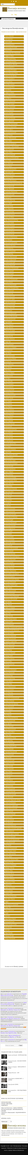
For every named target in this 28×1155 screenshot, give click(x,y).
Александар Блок (9, 44)
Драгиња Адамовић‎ (10, 302)
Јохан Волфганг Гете (10, 443)
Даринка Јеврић (9, 273)
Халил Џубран (9, 890)
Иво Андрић (8, 401)
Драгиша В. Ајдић (10, 299)
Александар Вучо (9, 67)
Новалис (7, 667)
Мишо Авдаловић (10, 644)
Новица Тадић (9, 655)
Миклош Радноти (10, 576)
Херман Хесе (8, 884)
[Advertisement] (14, 953)
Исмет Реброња (9, 415)
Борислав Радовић (10, 118)
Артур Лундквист (10, 78)
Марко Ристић (9, 616)
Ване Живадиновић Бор (11, 220)
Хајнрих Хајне (9, 893)
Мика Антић (8, 534)
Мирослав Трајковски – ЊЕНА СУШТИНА (12, 1108)
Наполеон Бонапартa (11, 669)
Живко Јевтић (9, 375)
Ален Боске (8, 90)
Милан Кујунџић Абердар (12, 579)
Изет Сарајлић (9, 421)
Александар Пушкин (10, 61)
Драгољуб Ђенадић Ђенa (11, 288)
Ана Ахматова (9, 39)
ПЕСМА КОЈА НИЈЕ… (6, 1102)
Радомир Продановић (11, 752)
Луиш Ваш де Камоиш (11, 517)
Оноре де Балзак (9, 701)
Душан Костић (9, 293)
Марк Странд (8, 587)
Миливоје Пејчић (9, 565)
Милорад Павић (9, 633)
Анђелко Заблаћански (13, 1035)
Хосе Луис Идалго (10, 899)
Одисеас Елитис (9, 689)
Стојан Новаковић (10, 842)
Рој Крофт (8, 777)
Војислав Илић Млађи (11, 242)
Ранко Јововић (9, 766)
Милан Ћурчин (9, 562)
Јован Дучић (8, 426)
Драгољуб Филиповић (11, 316)
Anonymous (10, 1002)
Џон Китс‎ (7, 916)
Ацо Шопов (8, 98)
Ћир (16, 14)
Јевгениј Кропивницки (11, 463)
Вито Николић (9, 163)
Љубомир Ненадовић (11, 522)
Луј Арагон (8, 503)
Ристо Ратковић (9, 754)
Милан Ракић (8, 531)
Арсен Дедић (8, 42)
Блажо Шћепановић (10, 138)
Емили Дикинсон (10, 333)
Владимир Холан (9, 234)
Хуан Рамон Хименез (10, 896)
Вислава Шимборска (10, 180)
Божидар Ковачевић (10, 132)
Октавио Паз (8, 684)
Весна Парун (8, 166)
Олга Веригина (9, 695)
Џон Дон (7, 930)
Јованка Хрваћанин (10, 469)
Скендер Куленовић (10, 794)
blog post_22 (13, 1037)
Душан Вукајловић (10, 319)
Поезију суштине (18, 966)
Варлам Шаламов (10, 174)
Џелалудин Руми (9, 921)
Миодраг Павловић (10, 559)
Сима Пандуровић (10, 788)
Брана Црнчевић (9, 121)
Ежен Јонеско (8, 350)
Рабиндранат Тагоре (10, 737)
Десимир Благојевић (10, 285)
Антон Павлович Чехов (11, 73)
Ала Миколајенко (10, 84)
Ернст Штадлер (9, 364)
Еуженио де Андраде (10, 347)
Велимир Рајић (9, 177)
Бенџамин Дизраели (10, 143)
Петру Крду (8, 735)
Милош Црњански (10, 528)
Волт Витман (8, 240)
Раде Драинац (9, 740)
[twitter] (14, 1)
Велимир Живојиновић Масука (13, 183)
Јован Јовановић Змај (11, 429)
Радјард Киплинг (9, 763)
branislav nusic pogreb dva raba (8, 1033)
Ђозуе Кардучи (9, 324)
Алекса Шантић (9, 36)
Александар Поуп (10, 87)
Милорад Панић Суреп (11, 585)
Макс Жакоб (8, 604)
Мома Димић (8, 545)
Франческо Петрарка (10, 865)
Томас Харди (8, 856)
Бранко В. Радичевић (10, 126)
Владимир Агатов (10, 214)
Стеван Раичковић (10, 783)
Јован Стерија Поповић (11, 455)
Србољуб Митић (9, 819)
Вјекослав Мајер (9, 217)
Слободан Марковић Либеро (13, 800)
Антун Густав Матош (10, 75)
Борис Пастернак (9, 104)
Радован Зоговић (9, 760)
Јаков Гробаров (9, 457)
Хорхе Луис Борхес (10, 887)
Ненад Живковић (10, 672)
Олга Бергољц (9, 692)
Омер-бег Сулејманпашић (12, 698)
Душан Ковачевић (10, 305)
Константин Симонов (11, 488)
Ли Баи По (8, 505)
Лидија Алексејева (10, 508)
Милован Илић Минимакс (12, 630)
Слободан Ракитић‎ (10, 791)
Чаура (6, 913)
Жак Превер (8, 367)
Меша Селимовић (10, 593)
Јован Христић (9, 438)
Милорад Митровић (10, 582)
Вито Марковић (9, 208)
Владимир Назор (9, 231)
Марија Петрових (9, 610)
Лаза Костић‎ (8, 494)
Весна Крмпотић (9, 186)
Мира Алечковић (9, 539)
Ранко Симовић (9, 768)
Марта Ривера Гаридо (11, 619)
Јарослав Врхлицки (10, 460)
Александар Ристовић (11, 47)
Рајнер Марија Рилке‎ (10, 746)
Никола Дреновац (10, 678)
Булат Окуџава (9, 112)
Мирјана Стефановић (11, 641)
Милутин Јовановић (10, 636)
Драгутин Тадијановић (11, 279)
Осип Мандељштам (10, 686)
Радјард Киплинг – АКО (13, 1072)
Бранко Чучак (9, 135)
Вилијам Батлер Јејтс (10, 169)
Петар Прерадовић (10, 720)
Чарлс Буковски (9, 910)
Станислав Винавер (10, 802)
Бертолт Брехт (9, 129)
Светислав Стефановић (11, 805)
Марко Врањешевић (10, 590)
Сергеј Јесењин (9, 785)
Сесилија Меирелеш (10, 825)
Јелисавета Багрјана (10, 449)
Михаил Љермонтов (10, 570)
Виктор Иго (8, 197)
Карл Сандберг (9, 474)
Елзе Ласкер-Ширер (10, 358)
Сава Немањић (9, 822)
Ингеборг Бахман (10, 423)
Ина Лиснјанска (9, 409)
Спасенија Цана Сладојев (12, 834)
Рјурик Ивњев (9, 780)
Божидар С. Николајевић (12, 146)
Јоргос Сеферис (9, 471)
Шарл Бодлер (8, 933)
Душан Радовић (9, 271)
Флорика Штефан (10, 879)
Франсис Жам (9, 870)
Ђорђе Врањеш (9, 327)
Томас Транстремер (10, 853)
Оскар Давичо (9, 681)
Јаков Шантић (9, 432)
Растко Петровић (9, 743)
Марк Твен (8, 613)
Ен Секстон (8, 361)
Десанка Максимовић (11, 256)
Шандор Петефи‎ (9, 935)
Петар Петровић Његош (11, 718)
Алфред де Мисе (9, 56)
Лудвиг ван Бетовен (10, 514)
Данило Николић (10, 307)
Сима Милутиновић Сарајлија (13, 828)
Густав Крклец (9, 248)
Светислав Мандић (10, 814)
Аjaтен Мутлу (8, 81)
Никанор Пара (9, 675)
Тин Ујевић (8, 845)
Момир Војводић (9, 647)
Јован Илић (8, 452)
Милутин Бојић (9, 537)
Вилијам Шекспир (10, 200)
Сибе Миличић (9, 797)
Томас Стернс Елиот (10, 851)
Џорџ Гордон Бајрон (10, 918)
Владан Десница (9, 211)
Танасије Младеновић (11, 848)
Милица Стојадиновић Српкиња (14, 627)
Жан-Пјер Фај (9, 381)
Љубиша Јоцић (9, 520)
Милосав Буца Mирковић (12, 596)
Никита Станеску (9, 658)
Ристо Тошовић (9, 749)
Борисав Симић (9, 115)
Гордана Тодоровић (10, 251)
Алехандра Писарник (11, 70)
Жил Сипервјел (9, 384)
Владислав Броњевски (11, 237)
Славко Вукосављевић (11, 808)
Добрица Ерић (9, 276)
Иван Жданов (9, 418)
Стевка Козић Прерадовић (12, 839)
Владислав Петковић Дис (12, 157)
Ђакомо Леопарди (10, 330)
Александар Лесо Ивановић (12, 53)
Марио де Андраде (10, 607)
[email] (16, 1)
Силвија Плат (8, 817)
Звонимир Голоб (9, 389)
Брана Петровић (9, 109)
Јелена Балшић (9, 466)
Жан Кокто (8, 370)
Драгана (9, 994)
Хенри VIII (8, 907)
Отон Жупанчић (9, 706)
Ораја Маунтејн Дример (11, 703)
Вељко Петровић (9, 189)
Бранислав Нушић (10, 155)
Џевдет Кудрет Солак (11, 924)
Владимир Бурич (9, 228)
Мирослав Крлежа (10, 554)
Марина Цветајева (10, 542)
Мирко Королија (9, 568)
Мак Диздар (8, 602)
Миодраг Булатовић (10, 638)
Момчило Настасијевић (11, 548)
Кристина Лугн (9, 491)
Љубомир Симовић (10, 525)
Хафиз (6, 901)
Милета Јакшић (9, 551)
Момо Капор (8, 650)
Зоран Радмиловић (10, 395)
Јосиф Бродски (9, 440)
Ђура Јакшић (8, 322)
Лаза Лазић (8, 497)
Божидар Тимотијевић (11, 124)
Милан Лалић (9, 621)
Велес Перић (8, 203)
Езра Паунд (8, 353)
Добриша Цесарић (10, 262)
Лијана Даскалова (10, 511)
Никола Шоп (8, 661)
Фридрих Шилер (9, 867)
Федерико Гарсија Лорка (11, 859)
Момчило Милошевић (11, 599)
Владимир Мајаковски (11, 191)
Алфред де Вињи (9, 92)
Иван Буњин (8, 404)
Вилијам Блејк (9, 206)
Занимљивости (9, 387)
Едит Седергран (9, 344)
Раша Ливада (8, 771)
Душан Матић (9, 282)
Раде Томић (8, 757)
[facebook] (11, 1)
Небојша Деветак (9, 664)
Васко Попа (8, 160)
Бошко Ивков (8, 152)
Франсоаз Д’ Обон (10, 882)
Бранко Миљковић (10, 101)
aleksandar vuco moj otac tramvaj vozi (10, 1009)
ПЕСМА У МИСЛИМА (6, 1103)
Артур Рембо (8, 50)
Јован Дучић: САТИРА (13, 1084)
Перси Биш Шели (10, 732)
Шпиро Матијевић (10, 938)
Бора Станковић (9, 149)
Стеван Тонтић (9, 811)
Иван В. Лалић (9, 398)
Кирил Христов (9, 483)
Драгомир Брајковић (10, 313)
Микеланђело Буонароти (12, 573)
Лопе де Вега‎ (8, 500)
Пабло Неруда (9, 709)
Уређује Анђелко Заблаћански (16, 1150)
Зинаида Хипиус (9, 392)
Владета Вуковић (9, 194)
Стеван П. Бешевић (10, 836)
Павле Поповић (9, 726)
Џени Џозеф (8, 927)
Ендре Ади (8, 341)
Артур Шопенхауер (10, 95)
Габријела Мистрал (10, 245)
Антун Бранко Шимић (11, 64)
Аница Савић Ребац (10, 58)
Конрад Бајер (8, 486)
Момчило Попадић (10, 653)
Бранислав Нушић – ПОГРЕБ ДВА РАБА (17, 1055)
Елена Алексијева (10, 355)
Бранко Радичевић (10, 107)
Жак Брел (7, 378)
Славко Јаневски (9, 831)
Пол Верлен (8, 715)
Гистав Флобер (9, 254)
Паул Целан (8, 723)
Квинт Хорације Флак (11, 480)
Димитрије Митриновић (11, 268)
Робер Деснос (8, 774)
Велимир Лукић (9, 223)
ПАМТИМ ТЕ (4, 1105)
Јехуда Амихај (9, 435)
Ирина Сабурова (9, 412)
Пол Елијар (8, 712)
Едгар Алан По (9, 336)
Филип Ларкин (9, 876)
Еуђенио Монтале (10, 339)
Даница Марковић (10, 265)
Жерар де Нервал (9, 372)
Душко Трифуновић (10, 259)
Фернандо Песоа (9, 873)
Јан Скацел (8, 446)
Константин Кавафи (10, 477)
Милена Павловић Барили (12, 556)
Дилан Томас (8, 310)
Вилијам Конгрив (10, 225)
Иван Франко (8, 406)
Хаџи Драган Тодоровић (11, 904)
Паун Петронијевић (10, 729)
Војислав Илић (9, 172)
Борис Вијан (8, 141)
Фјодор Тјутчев (9, 862)
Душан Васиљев (9, 290)
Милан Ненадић (9, 624)
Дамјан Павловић (10, 296)
